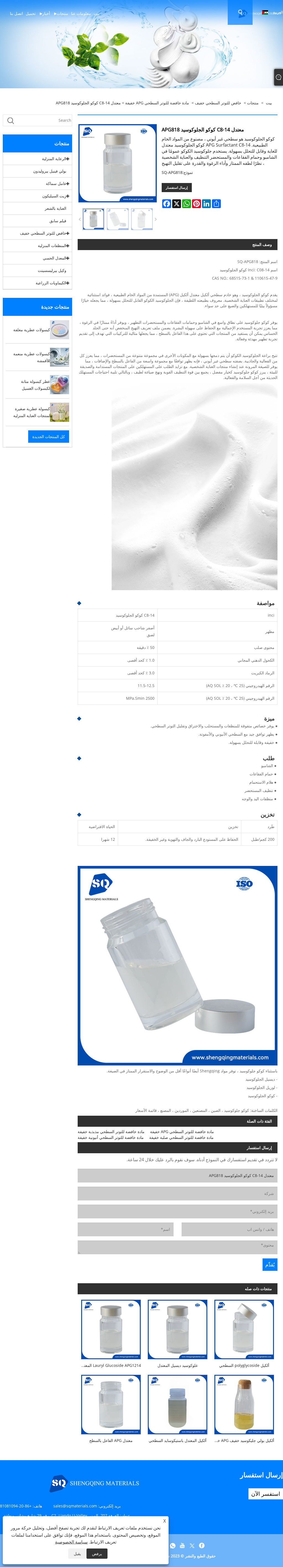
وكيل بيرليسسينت (52, 270)
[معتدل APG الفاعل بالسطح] (111, 1403)
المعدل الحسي (54, 258)
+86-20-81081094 (16, 1505)
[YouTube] (182, 1546)
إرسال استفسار (177, 187)
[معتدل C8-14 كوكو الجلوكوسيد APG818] (93, 219)
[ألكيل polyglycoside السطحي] (244, 1327)
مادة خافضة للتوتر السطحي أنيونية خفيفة (111, 1137)
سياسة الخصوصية (71, 1542)
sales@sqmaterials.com (75, 1505)
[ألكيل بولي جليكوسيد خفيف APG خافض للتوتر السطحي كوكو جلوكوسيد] (244, 1403)
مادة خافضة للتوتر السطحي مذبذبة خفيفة (111, 1131)
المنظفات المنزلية (52, 245)
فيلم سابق (57, 220)
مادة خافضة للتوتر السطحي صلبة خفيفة (181, 1137)
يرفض (97, 1553)
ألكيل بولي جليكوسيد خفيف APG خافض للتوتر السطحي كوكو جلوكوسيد (242, 1440)
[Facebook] (202, 1546)
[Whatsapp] (172, 1546)
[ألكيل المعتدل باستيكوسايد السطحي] (177, 1403)
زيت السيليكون (54, 195)
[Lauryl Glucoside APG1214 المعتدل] (111, 1327)
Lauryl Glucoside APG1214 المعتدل (110, 1365)
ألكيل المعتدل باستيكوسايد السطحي (177, 1440)
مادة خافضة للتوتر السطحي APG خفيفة (157, 102)
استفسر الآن (265, 1493)
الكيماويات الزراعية (51, 282)
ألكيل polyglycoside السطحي (244, 1365)
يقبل (77, 1553)
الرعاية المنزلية (54, 158)
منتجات (253, 102)
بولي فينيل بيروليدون (49, 171)
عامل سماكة (56, 183)
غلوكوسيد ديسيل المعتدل (178, 1365)
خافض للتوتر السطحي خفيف (218, 102)
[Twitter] (192, 1546)
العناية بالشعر (55, 208)
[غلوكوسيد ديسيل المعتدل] (177, 1327)
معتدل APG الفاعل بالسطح (111, 1440)
